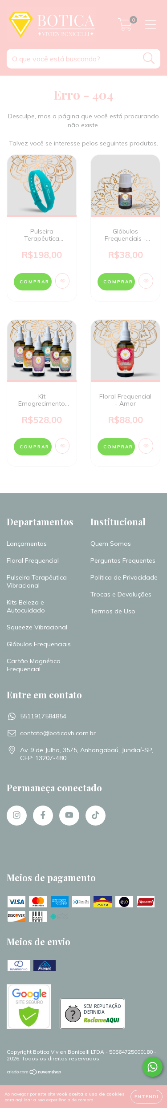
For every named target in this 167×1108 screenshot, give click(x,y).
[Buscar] (148, 58)
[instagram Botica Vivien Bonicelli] (17, 816)
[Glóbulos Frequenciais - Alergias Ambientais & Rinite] (145, 281)
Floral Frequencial (33, 560)
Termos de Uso (112, 611)
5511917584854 (43, 716)
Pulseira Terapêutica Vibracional (37, 581)
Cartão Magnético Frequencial (34, 665)
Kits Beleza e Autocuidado (26, 606)
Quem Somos (110, 544)
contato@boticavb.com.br (58, 733)
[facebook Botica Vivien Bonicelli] (43, 816)
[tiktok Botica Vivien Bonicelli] (96, 816)
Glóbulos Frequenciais (39, 644)
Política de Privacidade (124, 577)
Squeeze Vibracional (37, 627)
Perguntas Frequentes (122, 560)
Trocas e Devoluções (120, 594)
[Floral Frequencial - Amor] (145, 446)
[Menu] (151, 25)
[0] (125, 27)
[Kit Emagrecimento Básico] (62, 446)
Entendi (146, 1097)
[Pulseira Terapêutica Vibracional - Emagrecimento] (62, 281)
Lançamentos (27, 544)
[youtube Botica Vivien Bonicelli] (69, 816)
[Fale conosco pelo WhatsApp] (153, 1067)
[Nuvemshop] (34, 1073)
